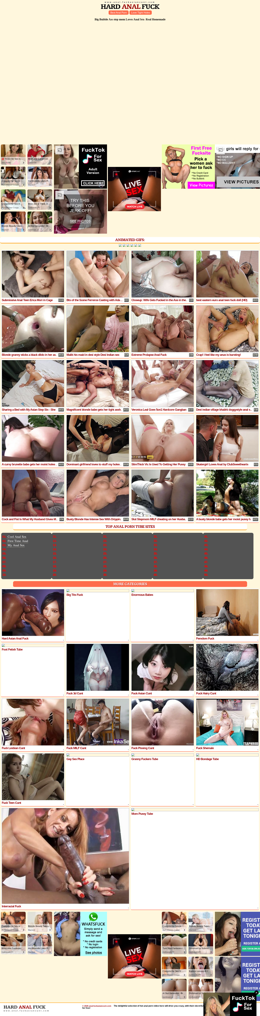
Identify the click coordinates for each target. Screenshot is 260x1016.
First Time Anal (18, 541)
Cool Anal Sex (17, 536)
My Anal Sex (16, 545)
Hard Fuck (130, 7)
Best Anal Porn (118, 12)
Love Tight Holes (140, 12)
